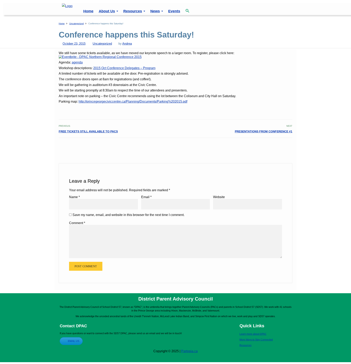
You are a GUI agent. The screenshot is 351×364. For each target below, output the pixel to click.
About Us (107, 11)
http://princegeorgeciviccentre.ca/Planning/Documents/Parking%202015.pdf (133, 101)
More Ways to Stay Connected (256, 339)
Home (88, 11)
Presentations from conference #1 (263, 131)
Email (146, 197)
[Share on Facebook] (276, 146)
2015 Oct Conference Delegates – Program (124, 68)
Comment (77, 223)
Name (74, 197)
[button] (187, 8)
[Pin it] (285, 146)
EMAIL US (73, 341)
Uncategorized (102, 43)
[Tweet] (281, 146)
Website (219, 197)
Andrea (127, 43)
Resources (132, 11)
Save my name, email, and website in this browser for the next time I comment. (128, 215)
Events (174, 11)
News (155, 11)
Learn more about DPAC (252, 334)
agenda (77, 62)
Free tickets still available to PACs (88, 131)
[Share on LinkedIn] (290, 146)
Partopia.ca (189, 351)
